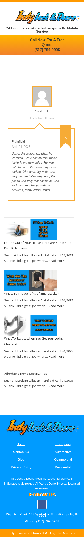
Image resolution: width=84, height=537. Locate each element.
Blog (21, 459)
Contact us (21, 452)
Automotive (63, 452)
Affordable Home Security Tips (25, 373)
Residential (63, 467)
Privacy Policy (21, 467)
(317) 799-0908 (47, 521)
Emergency (63, 444)
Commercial (63, 459)
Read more (56, 261)
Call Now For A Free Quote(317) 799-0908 (47, 45)
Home (21, 444)
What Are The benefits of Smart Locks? (31, 293)
